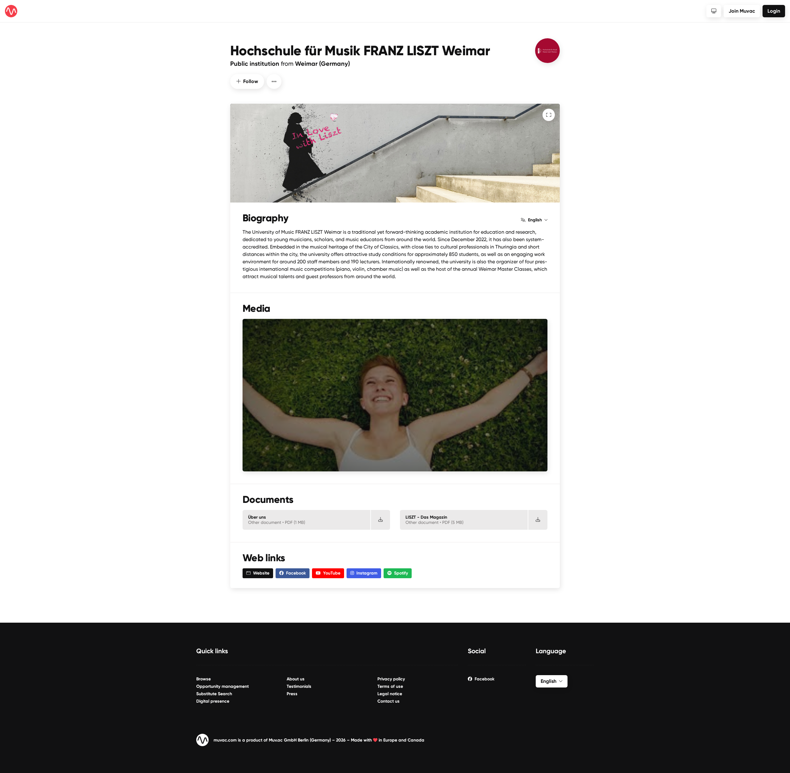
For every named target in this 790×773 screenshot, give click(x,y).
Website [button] (261, 573)
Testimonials (299, 686)
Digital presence (212, 701)
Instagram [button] (366, 573)
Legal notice (389, 693)
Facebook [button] (296, 573)
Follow (250, 81)
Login (773, 11)
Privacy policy (391, 679)
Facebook (484, 679)
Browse (203, 679)
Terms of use (390, 686)
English (535, 220)
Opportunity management (222, 686)
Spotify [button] (401, 573)
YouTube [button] (331, 573)
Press (292, 693)
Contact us (388, 701)
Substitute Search (214, 693)
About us (296, 679)
